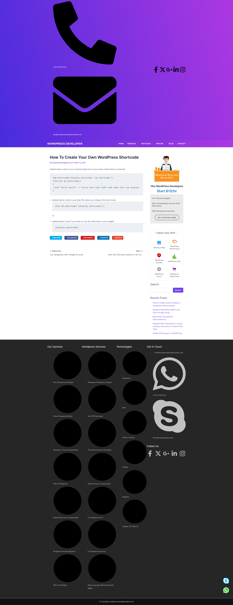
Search (154, 284)
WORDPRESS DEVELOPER (64, 143)
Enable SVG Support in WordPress (167, 333)
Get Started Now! (166, 218)
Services (131, 144)
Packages (146, 144)
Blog (171, 144)
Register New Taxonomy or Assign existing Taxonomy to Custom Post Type (168, 326)
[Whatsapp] (226, 590)
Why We (159, 144)
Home (121, 144)
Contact (181, 144)
